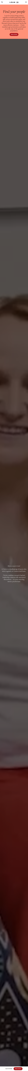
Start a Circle (14, 34)
